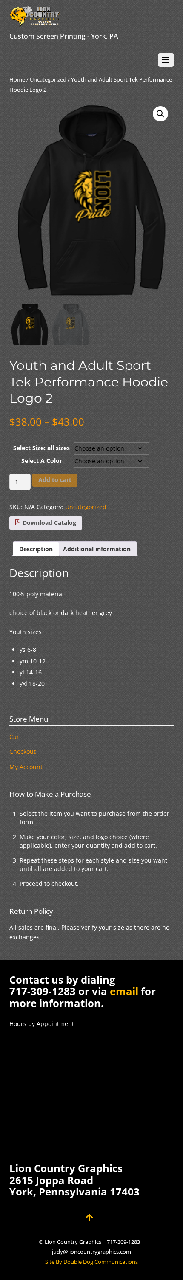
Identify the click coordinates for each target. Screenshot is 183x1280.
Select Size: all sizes (41, 448)
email (124, 991)
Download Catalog (48, 523)
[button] (160, 113)
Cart (15, 737)
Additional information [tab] (97, 549)
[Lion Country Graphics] (34, 23)
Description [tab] (36, 549)
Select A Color (41, 461)
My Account (26, 767)
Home (17, 79)
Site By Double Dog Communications (91, 1262)
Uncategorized (48, 79)
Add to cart (54, 480)
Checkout (22, 751)
